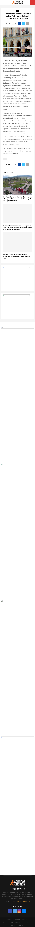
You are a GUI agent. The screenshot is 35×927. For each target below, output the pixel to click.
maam (5, 159)
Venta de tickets (26, 923)
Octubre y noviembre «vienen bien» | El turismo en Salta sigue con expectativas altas (16, 256)
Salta (17, 11)
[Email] (24, 911)
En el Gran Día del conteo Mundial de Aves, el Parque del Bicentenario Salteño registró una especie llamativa (17, 199)
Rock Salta (13, 925)
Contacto (20, 925)
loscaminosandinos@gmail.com (21, 901)
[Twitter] (15, 911)
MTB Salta (17, 923)
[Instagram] (19, 911)
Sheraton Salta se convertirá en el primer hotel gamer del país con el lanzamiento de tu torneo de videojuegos (17, 227)
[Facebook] (10, 911)
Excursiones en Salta (8, 923)
